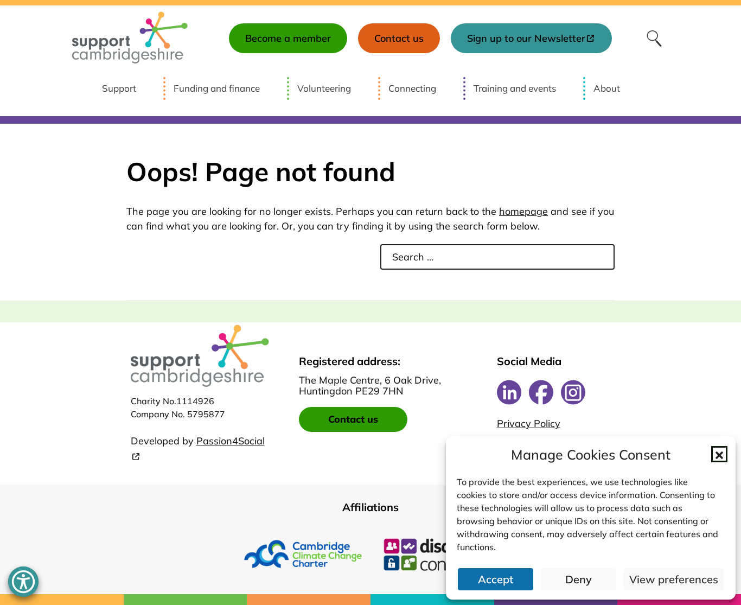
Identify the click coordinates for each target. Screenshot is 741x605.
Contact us (353, 419)
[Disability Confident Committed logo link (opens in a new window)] (438, 554)
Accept (495, 579)
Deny (578, 579)
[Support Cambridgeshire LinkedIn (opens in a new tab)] (509, 392)
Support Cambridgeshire (130, 38)
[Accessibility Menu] (23, 581)
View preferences (673, 579)
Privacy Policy (528, 424)
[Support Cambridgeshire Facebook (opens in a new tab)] (541, 392)
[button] (719, 454)
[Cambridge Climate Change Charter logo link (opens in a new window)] (303, 554)
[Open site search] (654, 38)
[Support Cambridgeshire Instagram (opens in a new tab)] (573, 392)
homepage (523, 211)
